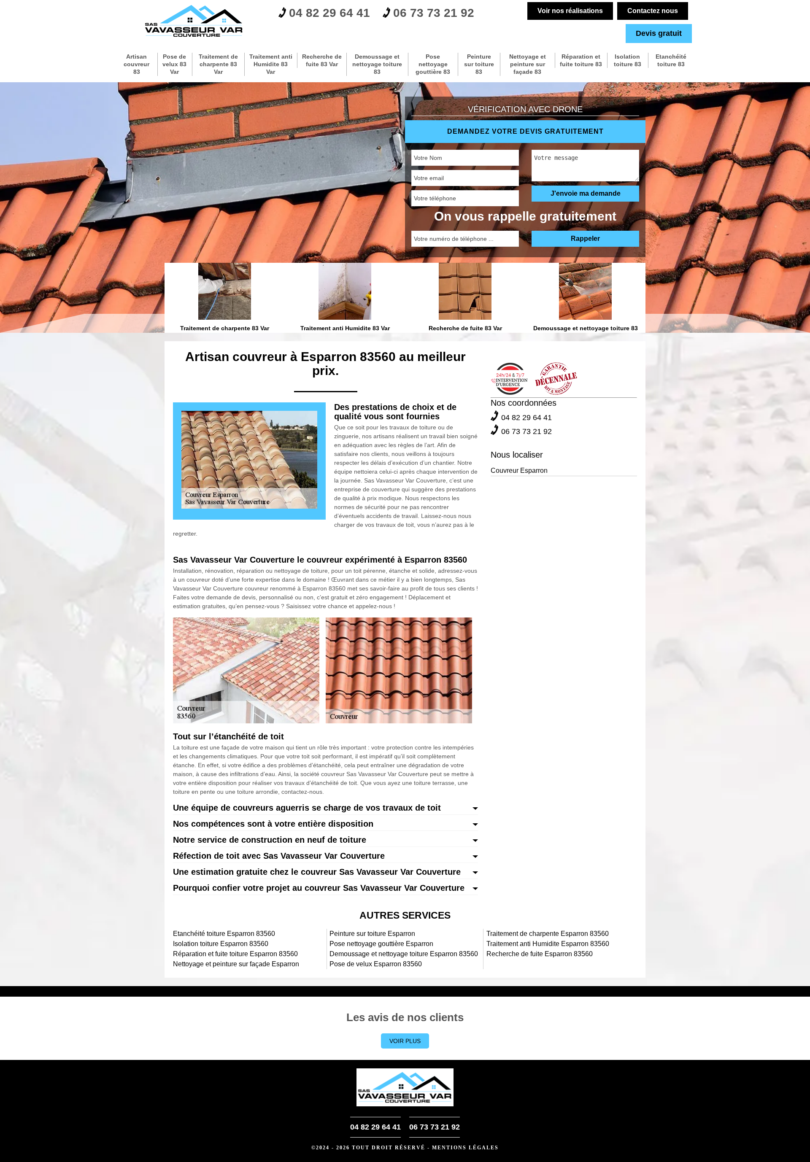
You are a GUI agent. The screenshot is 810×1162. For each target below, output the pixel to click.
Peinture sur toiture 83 (479, 64)
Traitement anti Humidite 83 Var (270, 64)
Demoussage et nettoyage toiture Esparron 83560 (403, 953)
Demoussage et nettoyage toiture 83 (377, 64)
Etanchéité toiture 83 (671, 60)
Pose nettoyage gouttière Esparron (381, 943)
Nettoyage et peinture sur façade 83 (527, 64)
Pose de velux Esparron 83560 (375, 964)
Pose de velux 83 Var (174, 64)
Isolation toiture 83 (627, 60)
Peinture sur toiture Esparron (372, 933)
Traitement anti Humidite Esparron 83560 (547, 943)
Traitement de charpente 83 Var (218, 64)
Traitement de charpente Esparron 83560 (547, 933)
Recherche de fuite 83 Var (322, 60)
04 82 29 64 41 (329, 12)
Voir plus (405, 1041)
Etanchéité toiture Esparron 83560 (224, 933)
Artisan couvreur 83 (136, 64)
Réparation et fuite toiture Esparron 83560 (235, 953)
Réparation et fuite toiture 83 (581, 60)
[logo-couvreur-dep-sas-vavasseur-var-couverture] (194, 21)
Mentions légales (465, 1148)
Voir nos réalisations (570, 10)
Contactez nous (652, 10)
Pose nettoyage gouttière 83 (433, 64)
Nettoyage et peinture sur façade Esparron (236, 964)
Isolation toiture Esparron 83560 (220, 943)
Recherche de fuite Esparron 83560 (539, 953)
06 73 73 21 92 (433, 12)
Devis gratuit (659, 33)
